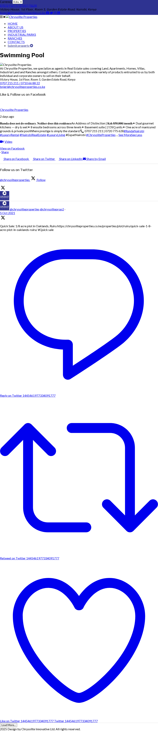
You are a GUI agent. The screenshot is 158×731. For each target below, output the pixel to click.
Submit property (19, 45)
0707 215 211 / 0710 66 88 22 (20, 83)
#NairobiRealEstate (33, 135)
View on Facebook (12, 148)
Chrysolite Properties (14, 109)
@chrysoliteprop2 (52, 209)
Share (5, 152)
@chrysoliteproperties (25, 209)
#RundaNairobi (134, 131)
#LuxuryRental (9, 135)
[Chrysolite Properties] (21, 17)
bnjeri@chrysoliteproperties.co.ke (23, 13)
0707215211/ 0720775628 (18, 6)
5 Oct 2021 (7, 213)
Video (8, 141)
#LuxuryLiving (56, 135)
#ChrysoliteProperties (101, 135)
